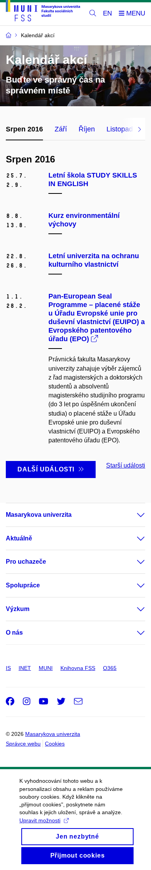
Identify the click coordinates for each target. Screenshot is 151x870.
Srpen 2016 (24, 129)
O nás (14, 632)
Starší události (125, 465)
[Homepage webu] (43, 12)
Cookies (55, 744)
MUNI (46, 668)
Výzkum (17, 609)
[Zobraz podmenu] (133, 514)
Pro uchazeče (26, 561)
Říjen (87, 129)
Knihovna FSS (77, 668)
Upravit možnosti (39, 820)
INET (25, 668)
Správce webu (23, 744)
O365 (110, 668)
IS (8, 668)
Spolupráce (23, 585)
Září (61, 129)
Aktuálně (19, 538)
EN (107, 13)
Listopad (119, 129)
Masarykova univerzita (39, 514)
